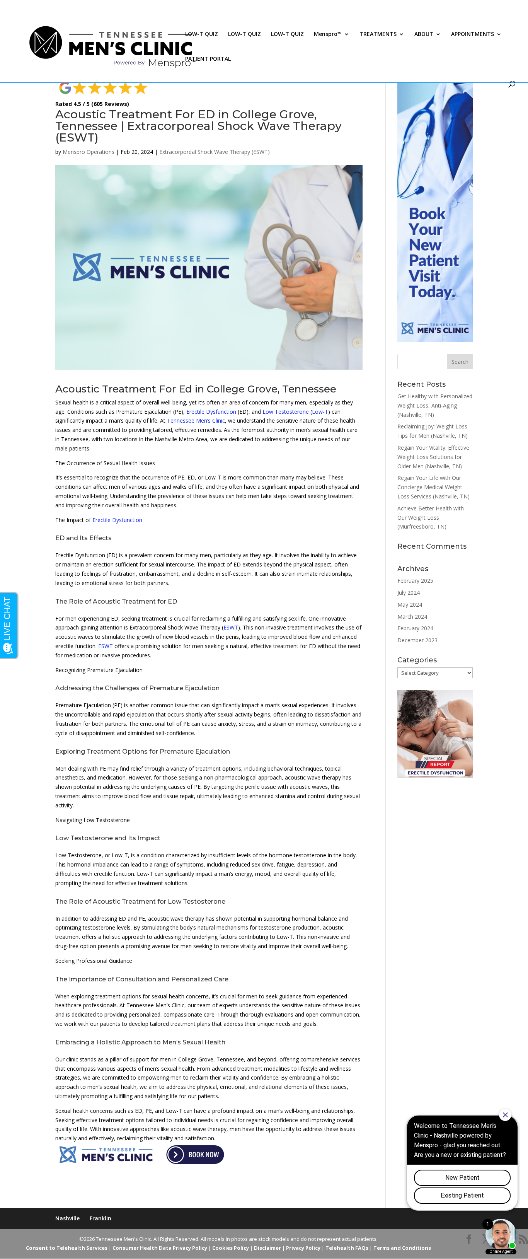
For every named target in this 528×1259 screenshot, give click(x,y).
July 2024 (408, 592)
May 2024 (409, 604)
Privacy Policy (303, 1247)
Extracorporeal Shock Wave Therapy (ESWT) (214, 151)
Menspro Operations (88, 151)
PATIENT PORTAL (208, 59)
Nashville (67, 1218)
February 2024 (415, 628)
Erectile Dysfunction (211, 411)
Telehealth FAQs (346, 1247)
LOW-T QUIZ (201, 34)
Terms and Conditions (402, 1247)
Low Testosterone (285, 411)
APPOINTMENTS (472, 34)
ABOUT (423, 34)
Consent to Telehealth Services (66, 1247)
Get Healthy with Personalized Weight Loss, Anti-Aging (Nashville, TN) (434, 405)
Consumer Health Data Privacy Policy (159, 1247)
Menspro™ (328, 34)
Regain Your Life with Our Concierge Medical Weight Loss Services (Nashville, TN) (433, 487)
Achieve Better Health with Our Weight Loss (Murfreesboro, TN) (430, 518)
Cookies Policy (230, 1247)
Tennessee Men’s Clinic (196, 420)
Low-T (320, 411)
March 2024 (412, 616)
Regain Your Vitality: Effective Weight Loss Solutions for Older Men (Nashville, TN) (433, 457)
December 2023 (417, 640)
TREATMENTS (378, 34)
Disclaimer (267, 1247)
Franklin (100, 1218)
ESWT (230, 627)
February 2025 (415, 580)
